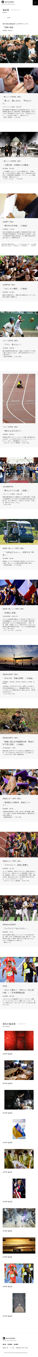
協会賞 (4, 1344)
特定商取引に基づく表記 (22, 1347)
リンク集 (12, 1347)
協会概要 (16, 1344)
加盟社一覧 (5, 1347)
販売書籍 (10, 1344)
